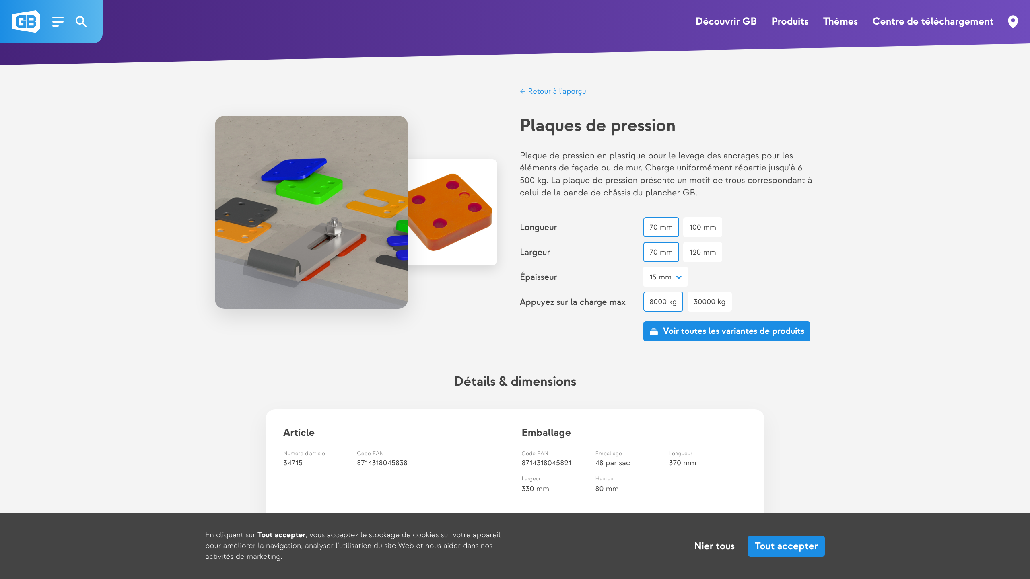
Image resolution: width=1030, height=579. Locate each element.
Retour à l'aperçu (556, 91)
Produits (789, 22)
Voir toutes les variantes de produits (734, 331)
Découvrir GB (726, 22)
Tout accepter (786, 546)
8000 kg (663, 301)
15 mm (660, 277)
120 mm (703, 252)
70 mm (661, 227)
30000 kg (709, 301)
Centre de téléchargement (933, 22)
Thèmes (840, 22)
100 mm (703, 227)
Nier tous (714, 546)
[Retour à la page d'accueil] (26, 21)
